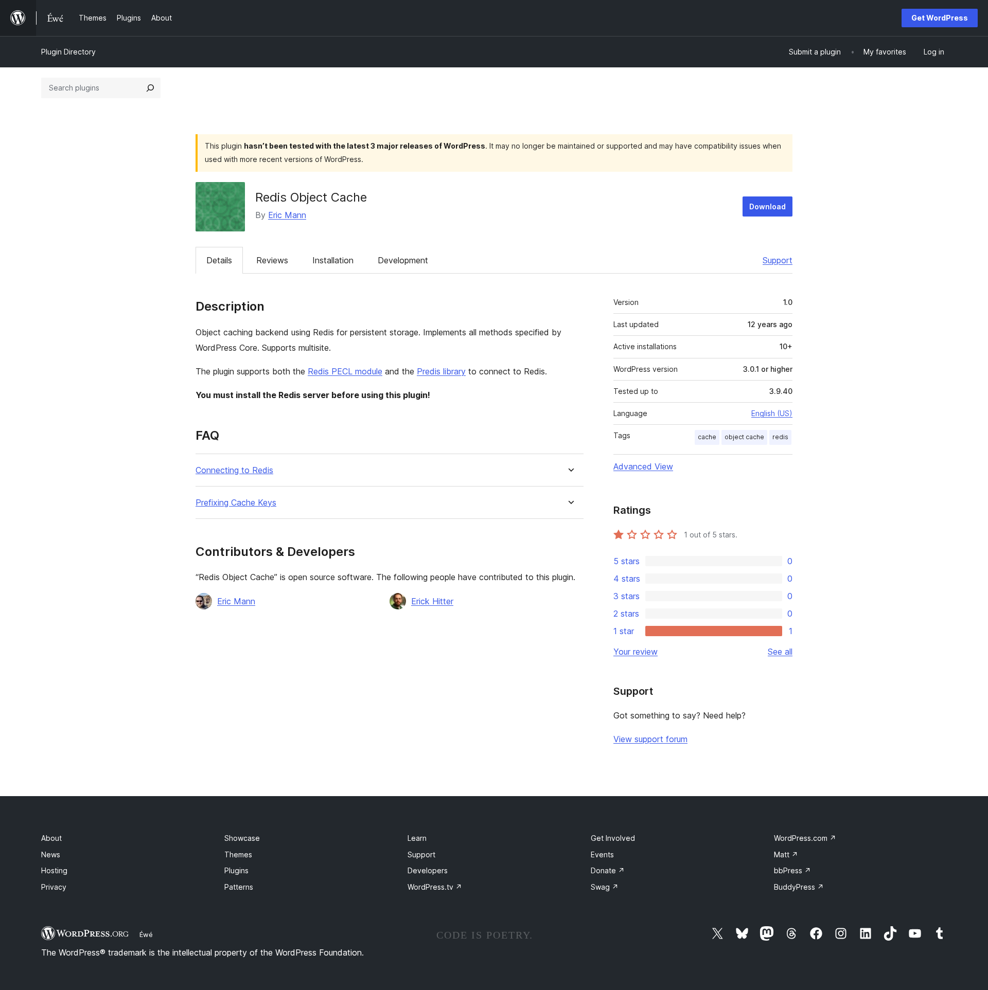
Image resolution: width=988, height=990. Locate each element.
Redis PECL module (345, 371)
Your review (635, 651)
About (51, 838)
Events (602, 854)
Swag (605, 887)
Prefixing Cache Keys (236, 503)
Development (403, 260)
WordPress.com (805, 838)
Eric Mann (287, 215)
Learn (417, 838)
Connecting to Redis (234, 470)
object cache (744, 437)
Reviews (272, 260)
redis (780, 437)
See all (780, 651)
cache (707, 437)
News (50, 854)
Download (767, 206)
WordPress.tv (435, 887)
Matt (786, 854)
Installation (333, 260)
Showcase (242, 838)
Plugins (236, 870)
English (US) (771, 413)
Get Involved (613, 838)
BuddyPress (799, 887)
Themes (238, 854)
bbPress (792, 870)
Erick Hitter (432, 601)
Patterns (238, 887)
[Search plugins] (150, 88)
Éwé (146, 934)
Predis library (441, 371)
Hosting (54, 870)
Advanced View (643, 466)
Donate (608, 870)
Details (219, 260)
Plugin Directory (68, 51)
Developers (428, 870)
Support (777, 260)
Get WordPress (939, 17)
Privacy (53, 887)
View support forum (650, 739)
